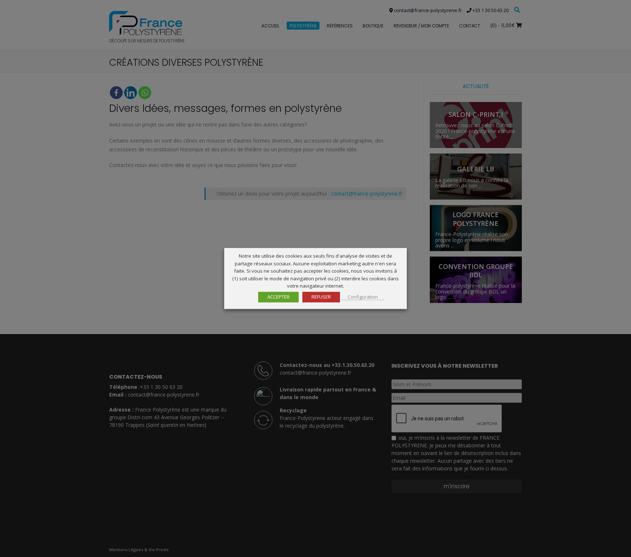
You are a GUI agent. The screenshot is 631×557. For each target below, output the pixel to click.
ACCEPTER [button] (278, 297)
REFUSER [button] (321, 297)
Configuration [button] (363, 297)
